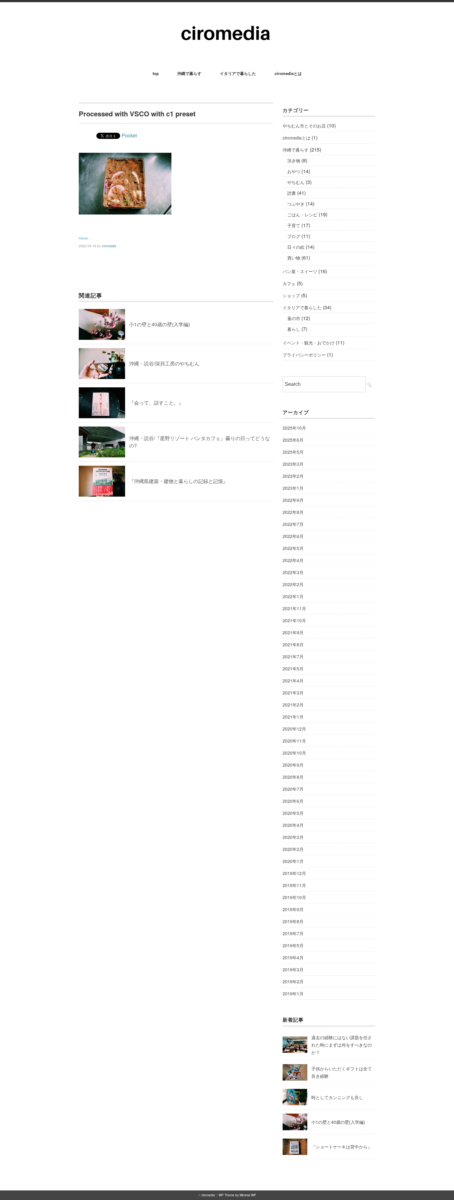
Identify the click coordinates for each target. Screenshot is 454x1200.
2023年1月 (293, 488)
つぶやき (296, 204)
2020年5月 (293, 813)
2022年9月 (293, 500)
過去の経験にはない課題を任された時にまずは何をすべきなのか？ (341, 1044)
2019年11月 (294, 885)
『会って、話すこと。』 (156, 402)
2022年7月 (293, 524)
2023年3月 (293, 464)
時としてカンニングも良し (337, 1097)
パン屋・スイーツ (300, 271)
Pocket (129, 135)
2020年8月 (293, 777)
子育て (293, 225)
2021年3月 (293, 693)
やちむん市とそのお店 (304, 126)
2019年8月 (293, 921)
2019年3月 (293, 969)
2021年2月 (293, 705)
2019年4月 (293, 957)
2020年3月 (293, 837)
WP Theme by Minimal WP (237, 1195)
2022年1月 (293, 596)
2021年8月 (293, 644)
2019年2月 (293, 981)
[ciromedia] (227, 19)
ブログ (293, 236)
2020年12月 (294, 729)
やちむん (296, 182)
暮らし (293, 329)
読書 (291, 193)
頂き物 (293, 160)
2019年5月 (293, 945)
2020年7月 (293, 789)
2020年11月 (294, 741)
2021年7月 (293, 656)
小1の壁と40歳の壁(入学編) (159, 324)
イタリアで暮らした (238, 73)
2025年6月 (293, 440)
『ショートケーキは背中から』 (341, 1147)
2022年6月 (293, 536)
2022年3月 (293, 572)
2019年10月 (294, 897)
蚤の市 (293, 318)
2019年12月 (294, 873)
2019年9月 (293, 909)
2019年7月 (293, 933)
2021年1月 (293, 717)
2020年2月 (293, 849)
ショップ (291, 295)
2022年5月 (293, 548)
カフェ (289, 283)
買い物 (293, 258)
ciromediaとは (288, 73)
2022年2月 (293, 584)
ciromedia (109, 245)
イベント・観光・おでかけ (308, 343)
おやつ (293, 171)
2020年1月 (293, 861)
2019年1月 (293, 993)
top (156, 73)
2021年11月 (294, 608)
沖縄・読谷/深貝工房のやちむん (164, 363)
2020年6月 (293, 801)
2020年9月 (293, 765)
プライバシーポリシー (304, 355)
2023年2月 (293, 476)
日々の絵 (296, 247)
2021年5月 (293, 668)
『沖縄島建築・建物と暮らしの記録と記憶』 (178, 481)
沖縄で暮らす (189, 73)
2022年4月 (293, 560)
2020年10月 (294, 753)
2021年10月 (294, 620)
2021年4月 (293, 680)
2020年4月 (293, 825)
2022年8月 (293, 512)
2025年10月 (294, 428)
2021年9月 (293, 632)
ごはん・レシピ (302, 214)
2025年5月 (293, 452)
